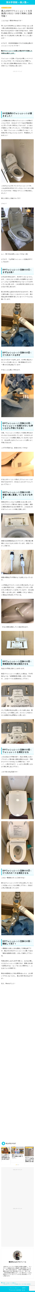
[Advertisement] (17, 90)
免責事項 (24, 1287)
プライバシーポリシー (14, 1287)
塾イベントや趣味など (6, 7)
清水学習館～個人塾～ (17, 2)
